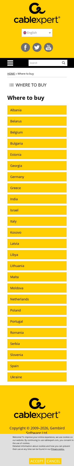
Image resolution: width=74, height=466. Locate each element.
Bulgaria (16, 143)
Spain (14, 366)
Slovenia (16, 355)
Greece (15, 188)
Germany (17, 177)
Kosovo (15, 232)
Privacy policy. (57, 449)
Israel (14, 210)
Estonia (15, 154)
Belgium (16, 132)
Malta (14, 277)
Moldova (16, 288)
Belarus (16, 121)
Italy (13, 221)
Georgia (16, 165)
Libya (14, 254)
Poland (15, 310)
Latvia (14, 243)
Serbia (15, 343)
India (14, 199)
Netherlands (19, 299)
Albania (16, 110)
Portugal (16, 321)
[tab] (37, 110)
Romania (17, 332)
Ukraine (16, 377)
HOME (11, 73)
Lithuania (17, 266)
